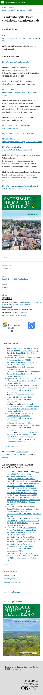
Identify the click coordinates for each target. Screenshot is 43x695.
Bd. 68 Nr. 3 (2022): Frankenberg (13, 10)
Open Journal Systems (11, 592)
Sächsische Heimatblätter (15, 2)
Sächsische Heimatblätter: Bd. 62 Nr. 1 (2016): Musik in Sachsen (24, 513)
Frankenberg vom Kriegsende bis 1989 (20, 396)
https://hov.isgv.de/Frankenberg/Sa (15, 62)
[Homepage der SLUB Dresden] (9, 670)
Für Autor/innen (9, 579)
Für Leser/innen (9, 575)
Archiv (11, 8)
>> (19, 446)
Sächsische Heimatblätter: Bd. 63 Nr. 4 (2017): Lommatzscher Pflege (20, 548)
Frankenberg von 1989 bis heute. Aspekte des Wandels (24, 386)
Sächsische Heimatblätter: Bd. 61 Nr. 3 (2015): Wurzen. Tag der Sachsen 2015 (23, 557)
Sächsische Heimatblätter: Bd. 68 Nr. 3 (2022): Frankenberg (22, 354)
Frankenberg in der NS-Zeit (30, 378)
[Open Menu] (2, 2)
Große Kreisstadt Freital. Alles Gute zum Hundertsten (21, 528)
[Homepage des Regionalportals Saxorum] (17, 670)
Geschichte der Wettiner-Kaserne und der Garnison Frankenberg (23, 349)
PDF (7, 257)
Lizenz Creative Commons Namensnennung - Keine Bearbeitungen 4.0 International (21, 304)
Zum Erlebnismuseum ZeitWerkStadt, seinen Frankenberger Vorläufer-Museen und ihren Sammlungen (23, 369)
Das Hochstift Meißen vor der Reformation (23, 473)
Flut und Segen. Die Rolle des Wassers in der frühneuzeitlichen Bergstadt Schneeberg (22, 434)
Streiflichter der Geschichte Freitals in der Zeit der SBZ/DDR (23, 358)
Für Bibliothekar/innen (11, 582)
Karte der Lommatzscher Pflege (18, 545)
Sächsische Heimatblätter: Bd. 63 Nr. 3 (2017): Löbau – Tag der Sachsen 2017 (23, 502)
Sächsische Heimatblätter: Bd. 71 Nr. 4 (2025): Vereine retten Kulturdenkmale (23, 439)
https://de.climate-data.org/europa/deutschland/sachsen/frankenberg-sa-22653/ (22, 92)
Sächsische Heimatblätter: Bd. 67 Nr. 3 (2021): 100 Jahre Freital (22, 363)
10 (16, 446)
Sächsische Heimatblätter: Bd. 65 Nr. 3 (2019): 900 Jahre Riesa (23, 484)
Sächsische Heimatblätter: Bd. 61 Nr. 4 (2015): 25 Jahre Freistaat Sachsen (23, 540)
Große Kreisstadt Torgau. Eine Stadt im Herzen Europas (22, 489)
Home (4, 8)
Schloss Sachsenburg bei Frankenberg (19, 424)
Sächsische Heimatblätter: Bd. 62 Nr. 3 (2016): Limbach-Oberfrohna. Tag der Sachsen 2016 (23, 523)
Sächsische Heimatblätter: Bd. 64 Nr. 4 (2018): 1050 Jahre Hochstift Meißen (22, 477)
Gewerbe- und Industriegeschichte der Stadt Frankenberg (23, 405)
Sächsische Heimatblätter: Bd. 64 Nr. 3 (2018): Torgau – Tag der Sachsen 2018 (22, 494)
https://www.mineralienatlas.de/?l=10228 (18, 133)
